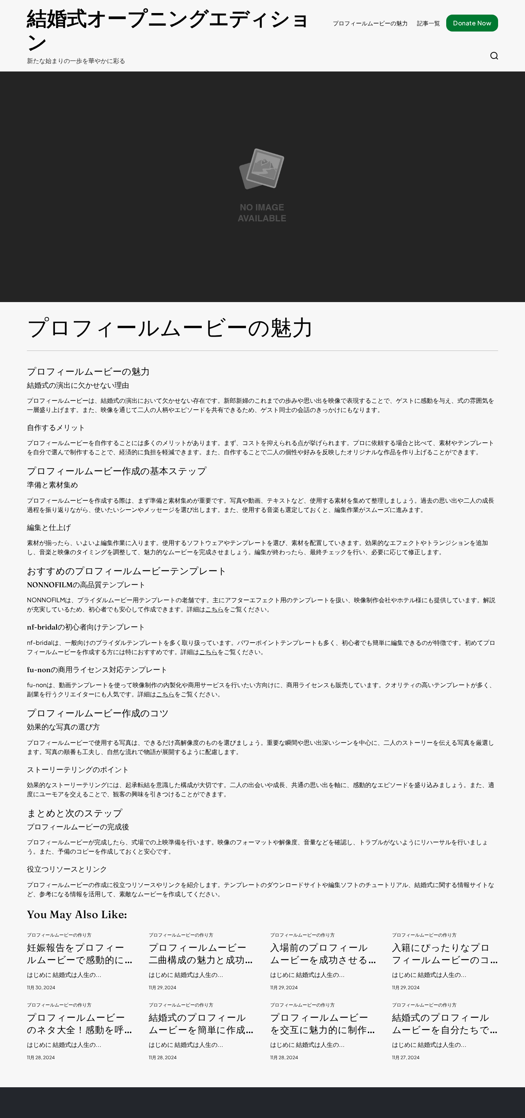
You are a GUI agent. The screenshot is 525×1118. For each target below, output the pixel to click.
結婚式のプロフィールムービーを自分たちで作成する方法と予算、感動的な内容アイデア (445, 1024)
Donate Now (472, 23)
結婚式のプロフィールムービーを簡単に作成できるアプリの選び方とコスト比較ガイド (198, 1024)
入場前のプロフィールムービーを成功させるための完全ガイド (319, 954)
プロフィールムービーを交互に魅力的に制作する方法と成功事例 (319, 1024)
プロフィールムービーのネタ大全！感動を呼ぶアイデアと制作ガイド (76, 1024)
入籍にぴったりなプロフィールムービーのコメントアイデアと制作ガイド (441, 954)
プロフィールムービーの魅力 (370, 23)
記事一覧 (428, 23)
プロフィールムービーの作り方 (59, 935)
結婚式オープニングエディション (169, 30)
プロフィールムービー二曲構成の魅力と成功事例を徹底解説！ (201, 954)
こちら (214, 609)
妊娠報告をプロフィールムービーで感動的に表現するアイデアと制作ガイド (76, 954)
